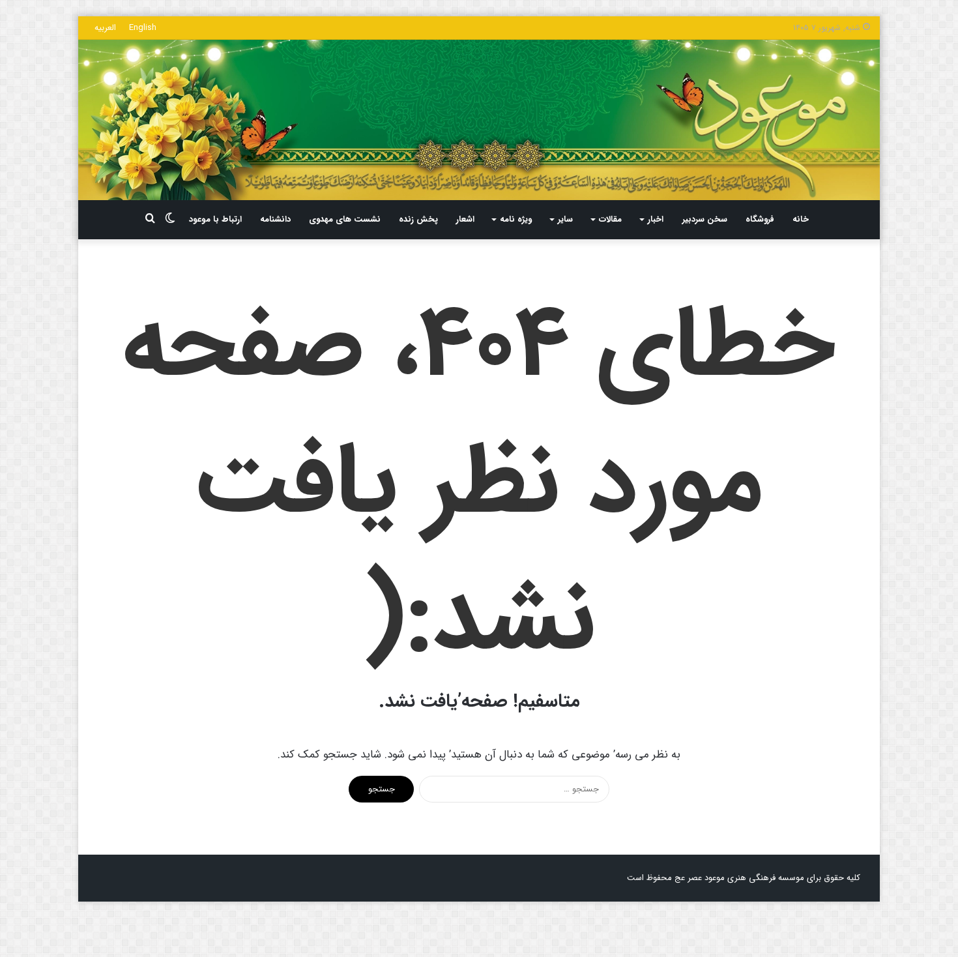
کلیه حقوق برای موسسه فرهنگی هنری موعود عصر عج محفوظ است (743, 878)
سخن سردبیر (704, 219)
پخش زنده (418, 219)
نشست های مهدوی (345, 219)
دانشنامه (275, 219)
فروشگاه (760, 219)
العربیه (105, 28)
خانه (800, 219)
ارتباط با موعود (215, 219)
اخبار (655, 219)
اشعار (465, 219)
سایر (565, 219)
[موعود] (479, 120)
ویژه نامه (516, 219)
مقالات (610, 219)
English (142, 28)
